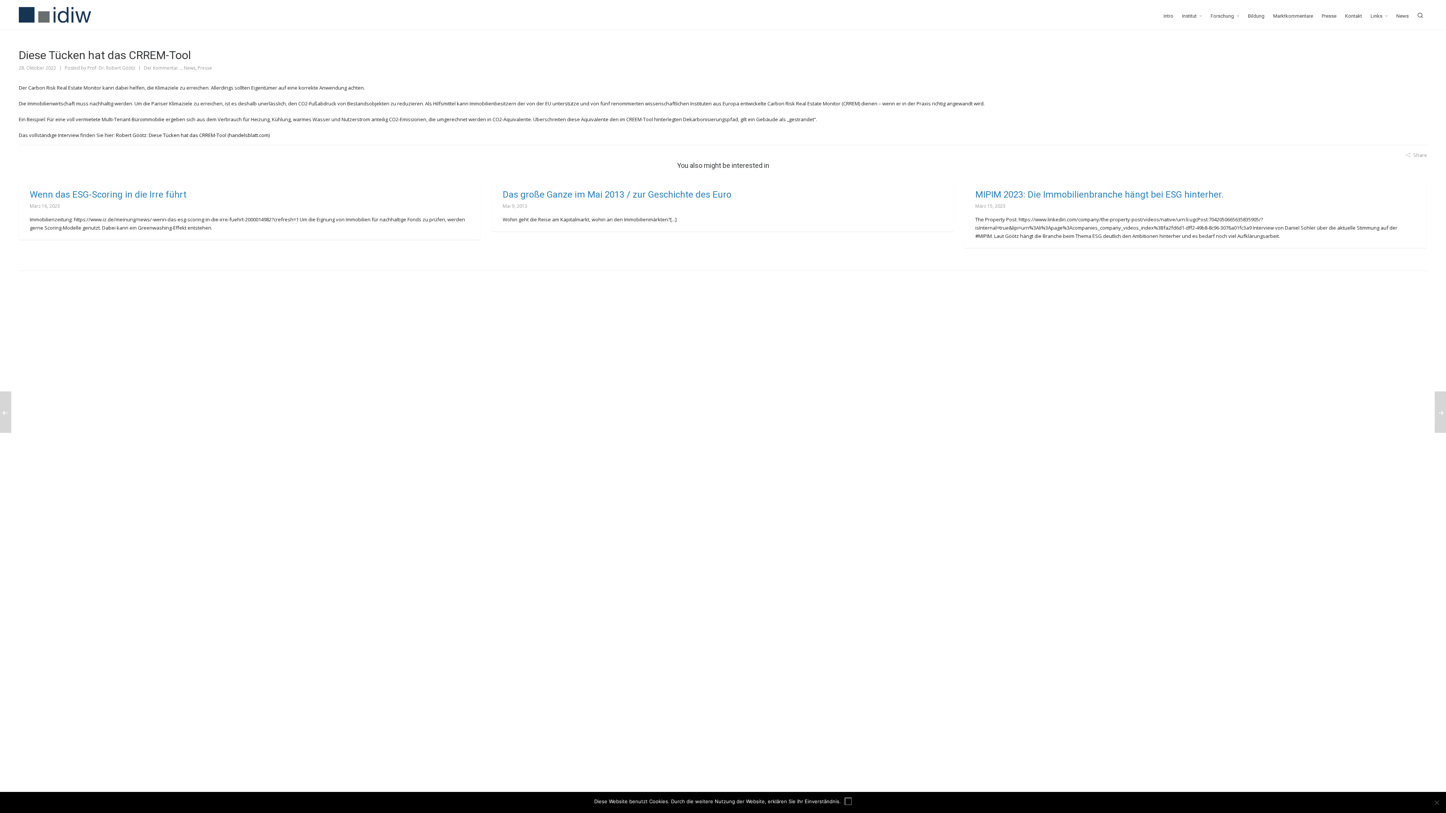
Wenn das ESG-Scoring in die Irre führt (108, 194)
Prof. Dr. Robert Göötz (111, 68)
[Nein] (1436, 802)
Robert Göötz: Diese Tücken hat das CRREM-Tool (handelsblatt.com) (193, 135)
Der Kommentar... (163, 68)
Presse (205, 68)
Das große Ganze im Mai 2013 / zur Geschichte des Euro (617, 194)
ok (848, 801)
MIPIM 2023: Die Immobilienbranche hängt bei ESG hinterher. (1099, 194)
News (189, 68)
